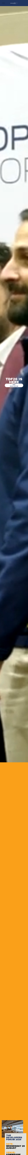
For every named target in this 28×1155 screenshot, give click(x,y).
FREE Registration (14, 385)
